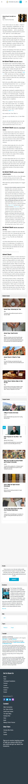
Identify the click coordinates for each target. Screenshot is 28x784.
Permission (14, 639)
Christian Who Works (8, 730)
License (5, 685)
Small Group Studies (8, 711)
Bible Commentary (7, 707)
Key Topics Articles (8, 709)
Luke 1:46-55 (11, 205)
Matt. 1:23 (11, 110)
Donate (3, 8)
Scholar (5, 734)
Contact (5, 690)
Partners (5, 683)
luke (5, 617)
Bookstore (5, 687)
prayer (12, 627)
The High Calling (7, 713)
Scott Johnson (5, 639)
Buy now (4, 608)
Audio (4, 720)
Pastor (5, 732)
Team (4, 679)
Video (4, 718)
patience (5, 627)
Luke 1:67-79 (16, 206)
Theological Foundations (9, 681)
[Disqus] (14, 544)
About (3, 5)
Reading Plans (6, 716)
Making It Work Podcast (9, 722)
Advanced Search (7, 696)
